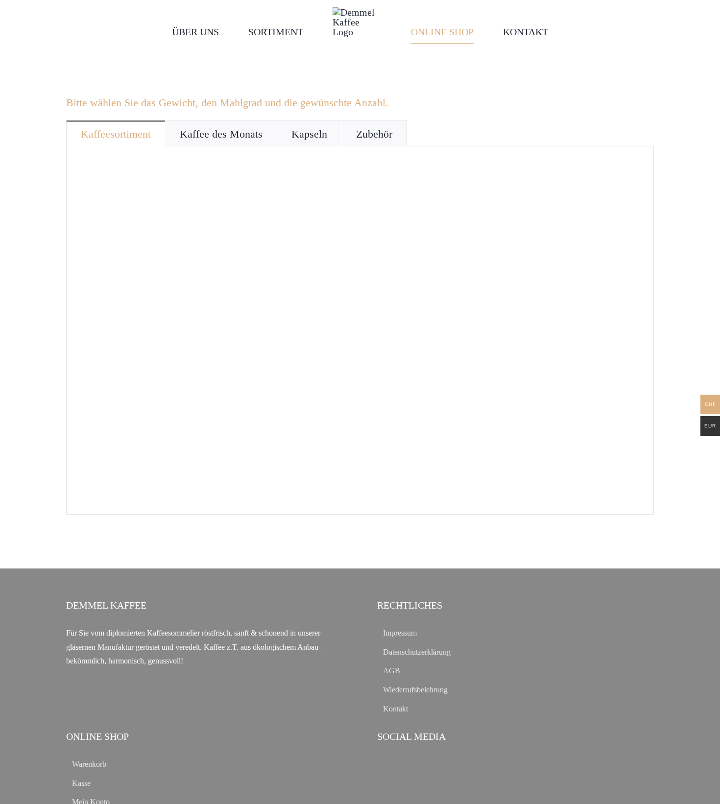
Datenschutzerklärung (417, 652)
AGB (391, 670)
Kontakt (395, 709)
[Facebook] (381, 763)
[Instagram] (397, 763)
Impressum (400, 633)
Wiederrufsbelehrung (415, 690)
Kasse (81, 783)
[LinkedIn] (412, 763)
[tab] (116, 133)
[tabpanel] (360, 330)
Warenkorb (89, 764)
